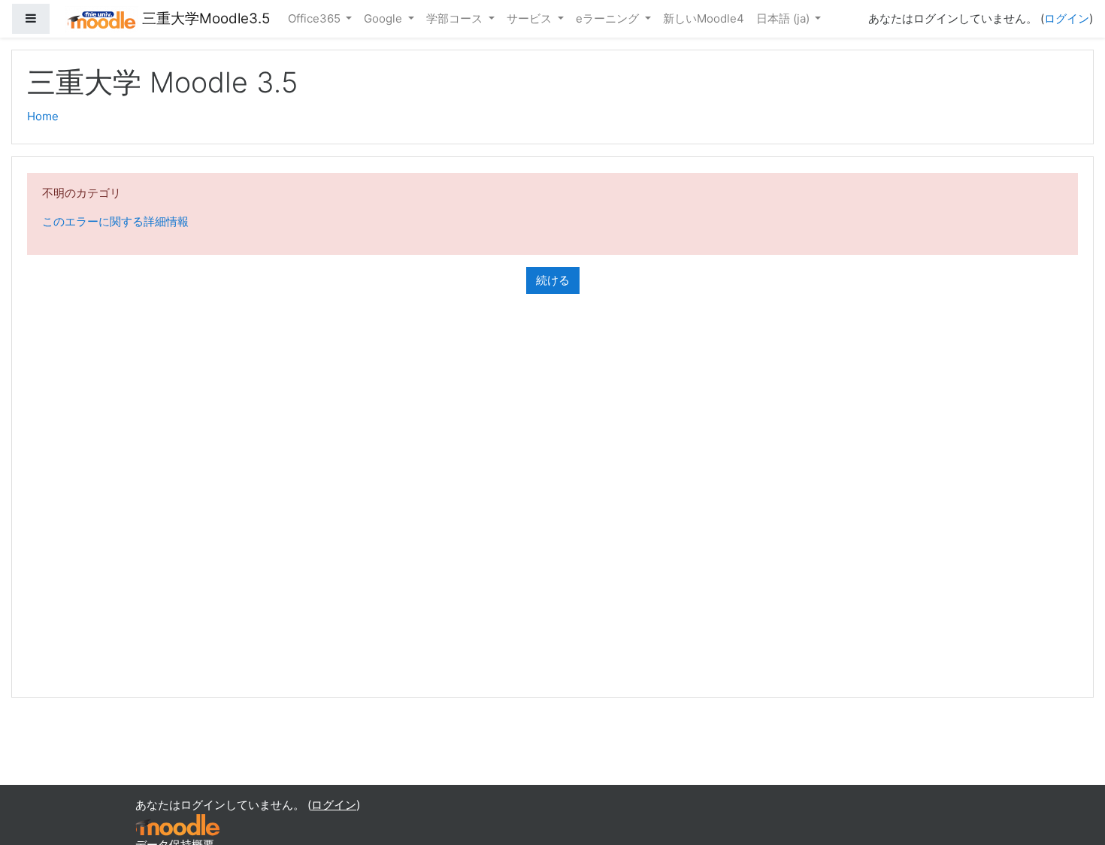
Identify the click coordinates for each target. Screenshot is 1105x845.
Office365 (316, 18)
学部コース (456, 18)
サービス (531, 18)
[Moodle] (177, 824)
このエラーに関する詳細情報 (115, 221)
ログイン (1066, 18)
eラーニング (609, 18)
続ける (553, 280)
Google (384, 18)
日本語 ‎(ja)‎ (784, 18)
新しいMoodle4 (703, 18)
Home (43, 116)
